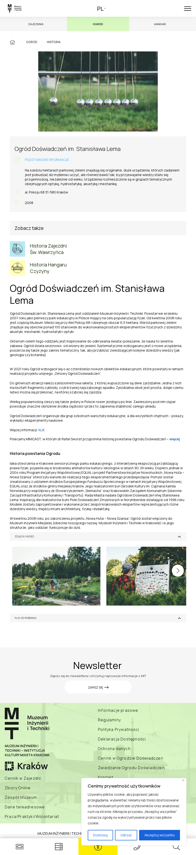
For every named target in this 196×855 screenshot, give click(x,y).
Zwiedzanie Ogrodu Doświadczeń (131, 767)
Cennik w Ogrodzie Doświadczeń (130, 758)
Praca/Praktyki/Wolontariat (32, 816)
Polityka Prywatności (118, 729)
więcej (174, 439)
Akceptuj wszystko (159, 835)
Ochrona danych (114, 748)
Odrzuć (126, 835)
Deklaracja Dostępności (122, 739)
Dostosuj (100, 835)
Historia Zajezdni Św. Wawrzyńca (48, 249)
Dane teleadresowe (25, 807)
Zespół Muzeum (21, 797)
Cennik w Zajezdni (23, 778)
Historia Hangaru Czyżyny (48, 267)
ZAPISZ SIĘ (96, 687)
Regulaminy (109, 720)
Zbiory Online (18, 787)
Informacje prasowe (118, 710)
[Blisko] (183, 780)
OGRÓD (31, 42)
